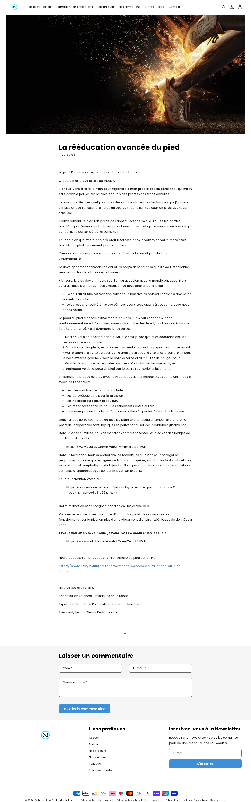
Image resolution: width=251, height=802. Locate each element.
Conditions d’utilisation (165, 800)
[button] (224, 7)
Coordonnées (218, 800)
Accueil (94, 738)
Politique (95, 763)
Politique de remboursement (97, 800)
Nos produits (97, 751)
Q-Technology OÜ (45, 800)
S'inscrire (205, 764)
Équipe (93, 744)
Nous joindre (97, 757)
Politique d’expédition (194, 800)
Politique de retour (102, 770)
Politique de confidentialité (132, 800)
